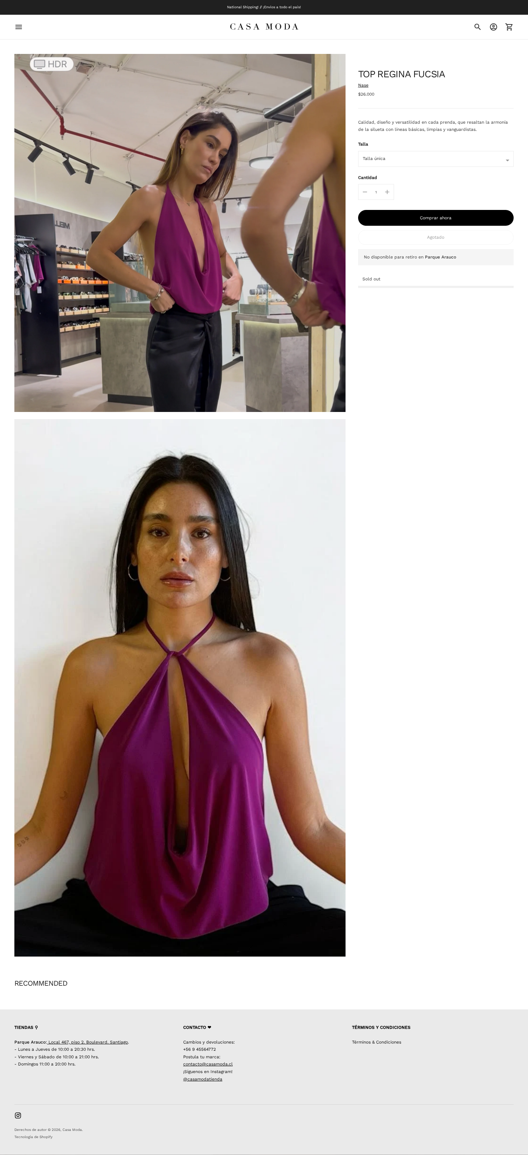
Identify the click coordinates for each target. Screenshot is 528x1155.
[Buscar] (478, 27)
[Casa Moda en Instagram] (18, 1115)
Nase (363, 85)
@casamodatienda (202, 1079)
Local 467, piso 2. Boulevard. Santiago (87, 1042)
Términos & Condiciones (376, 1042)
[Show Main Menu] (19, 27)
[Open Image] (180, 233)
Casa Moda (72, 1130)
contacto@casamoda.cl (208, 1064)
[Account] (493, 27)
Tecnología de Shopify (33, 1137)
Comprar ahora (435, 217)
